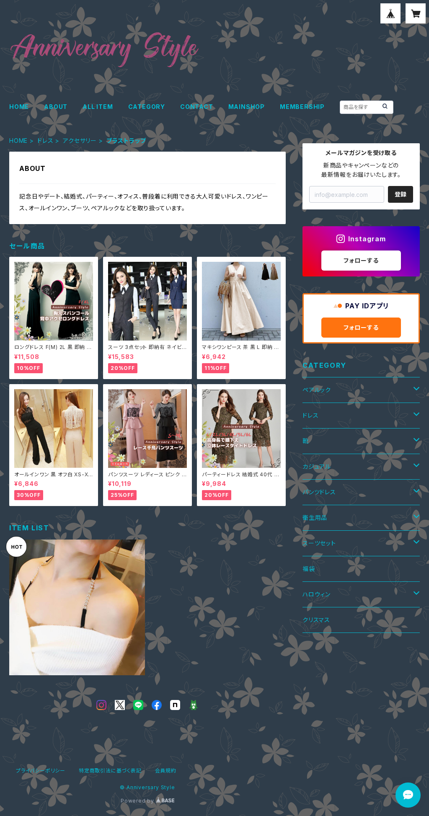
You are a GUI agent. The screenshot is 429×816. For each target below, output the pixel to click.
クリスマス (316, 619)
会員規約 (165, 770)
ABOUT (55, 106)
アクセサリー (80, 140)
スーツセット (319, 543)
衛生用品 (314, 517)
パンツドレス (319, 492)
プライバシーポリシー (40, 770)
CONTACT (196, 106)
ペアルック (316, 389)
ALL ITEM (98, 106)
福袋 (308, 568)
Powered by (138, 801)
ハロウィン (316, 594)
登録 (400, 194)
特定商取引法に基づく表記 (110, 770)
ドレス (45, 140)
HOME (19, 106)
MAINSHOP (246, 106)
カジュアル (316, 466)
